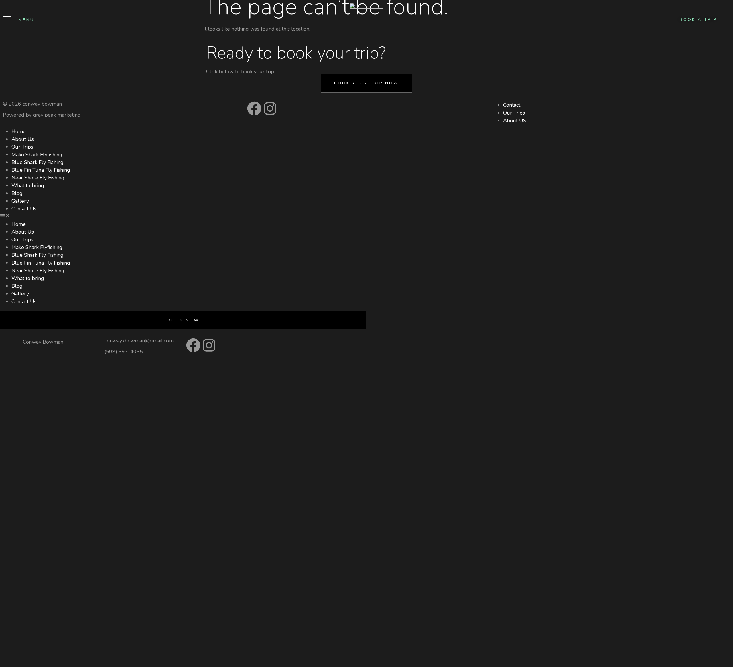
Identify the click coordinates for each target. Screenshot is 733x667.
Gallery (20, 201)
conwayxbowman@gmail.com (139, 340)
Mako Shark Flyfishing (36, 154)
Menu (26, 20)
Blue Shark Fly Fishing (37, 162)
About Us (22, 139)
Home (18, 131)
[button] (183, 216)
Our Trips (22, 146)
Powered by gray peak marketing (42, 114)
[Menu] (8, 19)
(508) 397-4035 (124, 351)
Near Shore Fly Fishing (37, 177)
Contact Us (23, 208)
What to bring (27, 185)
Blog (17, 193)
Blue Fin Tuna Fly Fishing (40, 170)
